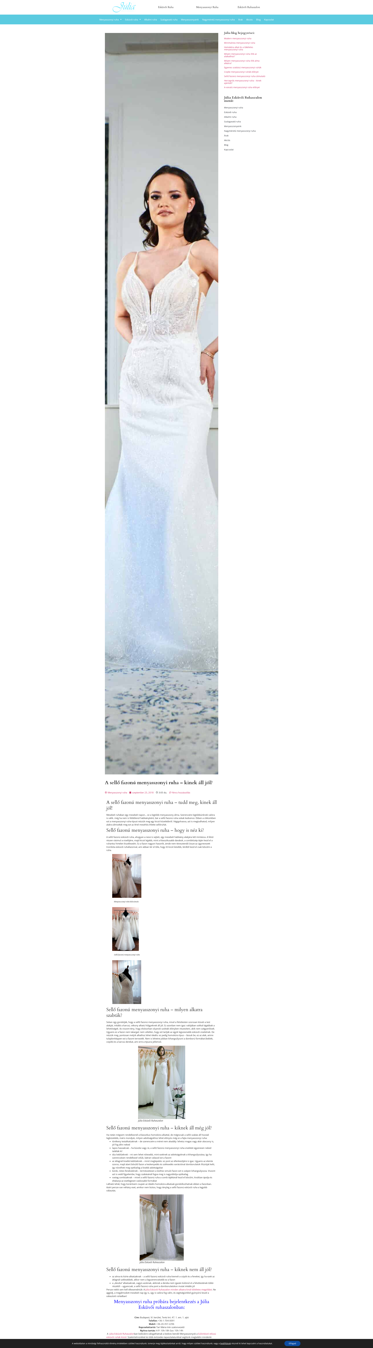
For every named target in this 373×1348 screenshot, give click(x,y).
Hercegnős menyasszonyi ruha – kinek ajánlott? (242, 81)
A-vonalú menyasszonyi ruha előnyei (242, 87)
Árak (240, 19)
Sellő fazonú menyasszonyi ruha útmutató (244, 76)
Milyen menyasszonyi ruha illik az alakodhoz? (240, 55)
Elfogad (292, 1343)
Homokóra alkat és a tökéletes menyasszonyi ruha (238, 48)
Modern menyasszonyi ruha (237, 38)
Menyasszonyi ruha (109, 19)
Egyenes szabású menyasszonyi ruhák (242, 67)
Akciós (249, 19)
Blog (258, 19)
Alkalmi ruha (150, 19)
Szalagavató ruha (168, 19)
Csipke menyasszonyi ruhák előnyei (241, 71)
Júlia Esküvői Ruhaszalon (121, 1333)
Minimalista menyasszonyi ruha (239, 42)
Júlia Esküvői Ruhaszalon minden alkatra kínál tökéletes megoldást (178, 1289)
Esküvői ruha (131, 19)
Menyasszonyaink (190, 19)
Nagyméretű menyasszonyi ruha (218, 19)
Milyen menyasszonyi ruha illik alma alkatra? (241, 62)
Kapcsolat (269, 19)
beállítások (225, 1343)
